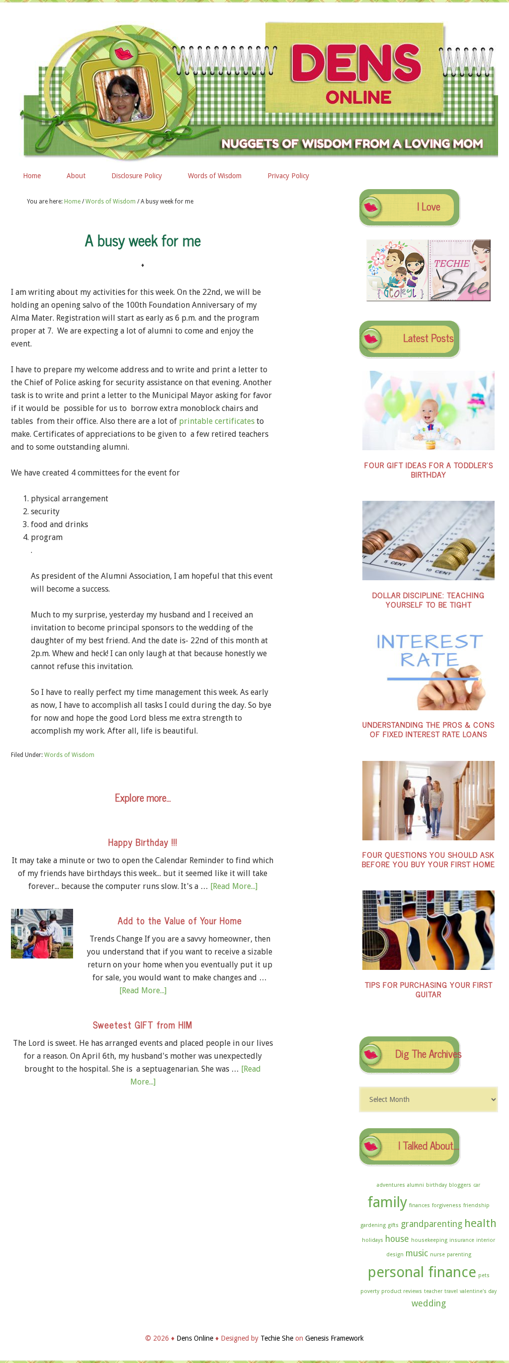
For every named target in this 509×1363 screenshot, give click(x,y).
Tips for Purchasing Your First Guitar (429, 989)
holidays (372, 1240)
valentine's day (478, 1291)
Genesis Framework (334, 1338)
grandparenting (431, 1224)
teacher (433, 1291)
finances (419, 1205)
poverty (369, 1291)
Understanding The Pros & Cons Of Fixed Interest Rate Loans (428, 729)
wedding (429, 1303)
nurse (437, 1254)
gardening (373, 1225)
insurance (461, 1240)
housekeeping (429, 1240)
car (476, 1185)
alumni (415, 1185)
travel (451, 1291)
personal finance (422, 1272)
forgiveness (446, 1205)
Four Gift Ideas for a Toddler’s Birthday (428, 469)
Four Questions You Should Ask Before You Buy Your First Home (428, 859)
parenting (459, 1254)
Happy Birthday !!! (142, 841)
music (417, 1253)
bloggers (460, 1185)
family (387, 1202)
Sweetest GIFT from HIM (142, 1024)
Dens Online (254, 87)
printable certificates (216, 421)
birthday (436, 1185)
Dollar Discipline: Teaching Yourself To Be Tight (428, 599)
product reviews (401, 1291)
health (480, 1223)
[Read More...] (233, 886)
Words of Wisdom (69, 754)
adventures (391, 1185)
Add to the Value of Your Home (180, 920)
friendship (476, 1205)
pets (484, 1275)
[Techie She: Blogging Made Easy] (459, 298)
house (397, 1239)
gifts (393, 1225)
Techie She (276, 1338)
